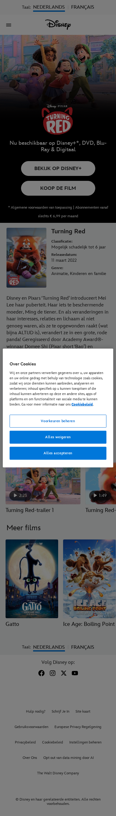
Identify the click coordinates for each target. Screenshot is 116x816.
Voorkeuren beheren (58, 421)
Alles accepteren (58, 453)
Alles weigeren (58, 437)
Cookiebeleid (82, 404)
